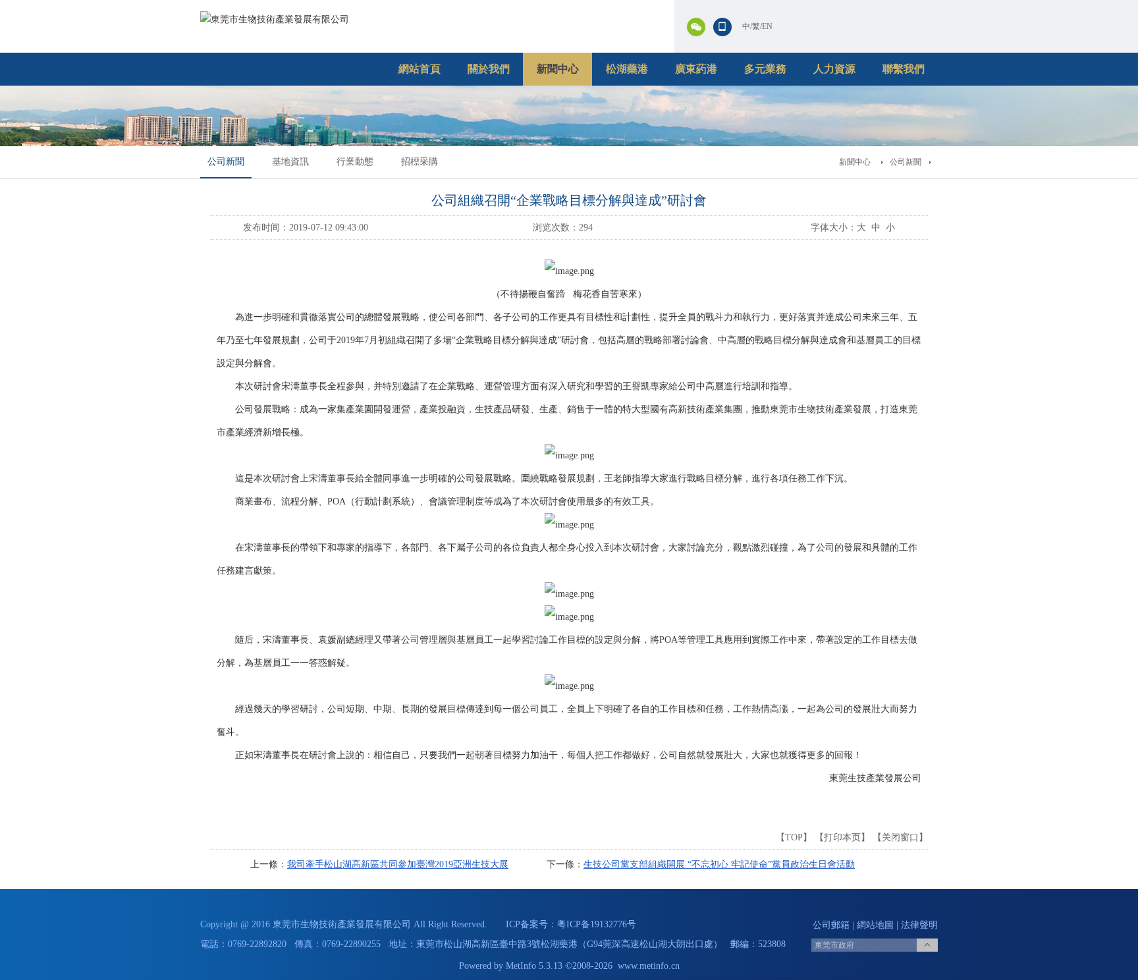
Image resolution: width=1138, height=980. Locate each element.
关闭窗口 (900, 837)
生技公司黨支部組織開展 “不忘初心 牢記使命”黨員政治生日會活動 (719, 864)
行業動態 (355, 162)
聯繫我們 (903, 68)
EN (767, 26)
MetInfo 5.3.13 (534, 966)
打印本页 (842, 837)
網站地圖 (875, 925)
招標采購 (419, 162)
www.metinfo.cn (649, 966)
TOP (794, 837)
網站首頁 (419, 68)
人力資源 (834, 68)
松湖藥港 (627, 68)
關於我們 (489, 68)
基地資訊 (290, 162)
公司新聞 (225, 162)
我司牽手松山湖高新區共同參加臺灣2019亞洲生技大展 (397, 864)
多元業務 (765, 68)
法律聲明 (919, 925)
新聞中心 (558, 68)
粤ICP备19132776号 (596, 924)
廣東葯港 (696, 68)
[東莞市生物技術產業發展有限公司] (274, 19)
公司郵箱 (831, 925)
